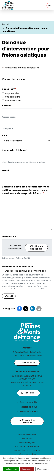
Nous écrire (30, 393)
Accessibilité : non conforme (27, 450)
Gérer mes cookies (27, 454)
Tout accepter (11, 469)
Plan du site (27, 438)
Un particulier (12, 93)
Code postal (7, 128)
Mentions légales (27, 442)
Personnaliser (43, 469)
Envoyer (9, 295)
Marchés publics (29, 411)
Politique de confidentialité (27, 446)
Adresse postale (9, 117)
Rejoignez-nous (29, 406)
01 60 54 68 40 (28, 362)
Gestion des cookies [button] (27, 434)
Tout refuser (27, 469)
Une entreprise (13, 100)
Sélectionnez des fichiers (36, 247)
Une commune (12, 96)
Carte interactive (29, 402)
